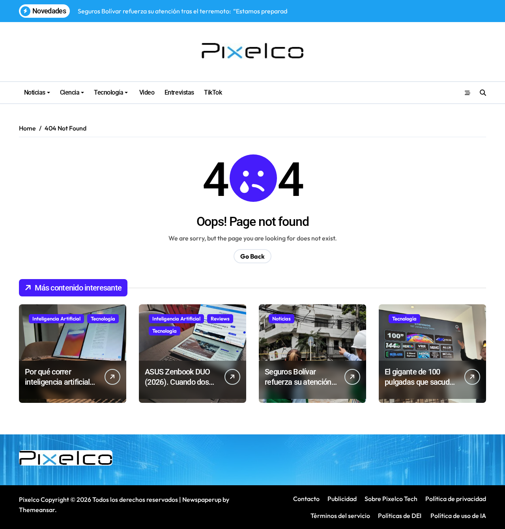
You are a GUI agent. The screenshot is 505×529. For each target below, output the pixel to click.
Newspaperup (201, 499)
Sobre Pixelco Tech (391, 499)
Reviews (220, 318)
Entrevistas (179, 92)
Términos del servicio (340, 516)
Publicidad (342, 499)
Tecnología (108, 92)
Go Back (252, 256)
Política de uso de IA (457, 516)
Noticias (34, 92)
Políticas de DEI (399, 516)
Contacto (306, 499)
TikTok (213, 92)
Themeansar (37, 510)
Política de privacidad (455, 499)
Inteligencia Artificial (56, 318)
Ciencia (70, 92)
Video (146, 92)
